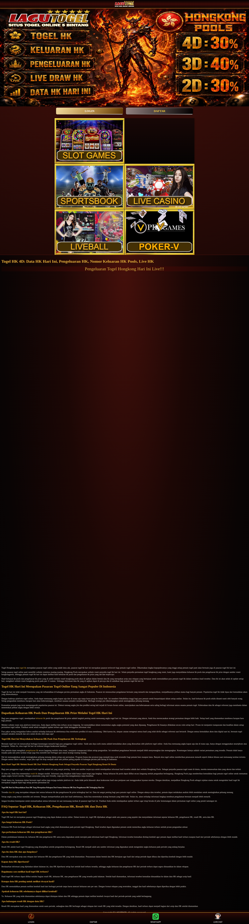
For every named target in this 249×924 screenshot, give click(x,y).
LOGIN (89, 111)
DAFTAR (159, 111)
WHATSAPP (155, 922)
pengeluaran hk (32, 750)
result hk (33, 774)
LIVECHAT (217, 922)
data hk (12, 792)
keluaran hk (40, 718)
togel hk (23, 668)
